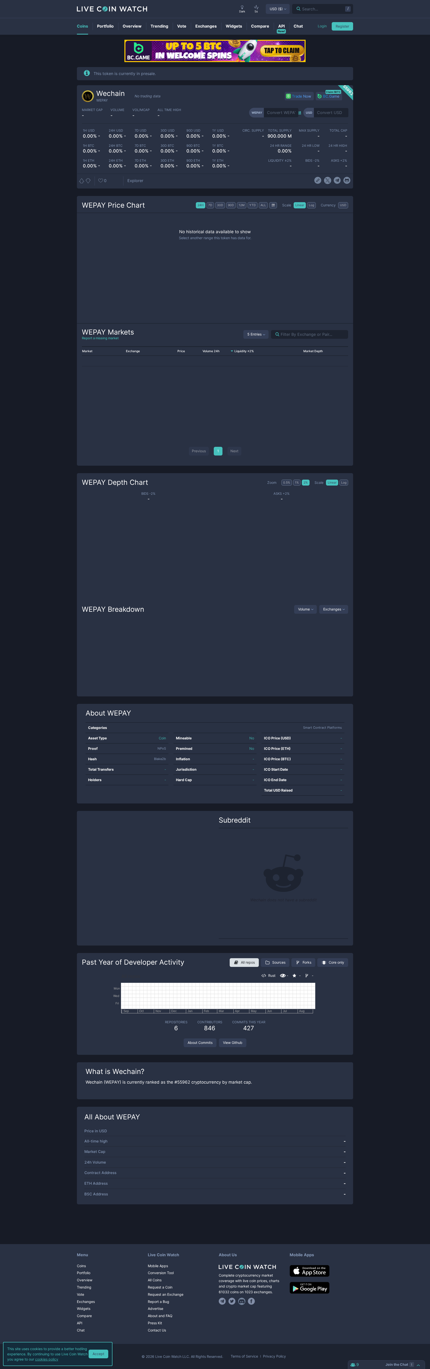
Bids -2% (312, 160)
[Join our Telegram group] (223, 1301)
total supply (280, 130)
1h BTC (88, 146)
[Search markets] (275, 334)
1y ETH (217, 160)
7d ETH (140, 160)
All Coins (154, 1280)
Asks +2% (339, 160)
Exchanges (332, 609)
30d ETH (167, 160)
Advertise (155, 1308)
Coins (81, 1266)
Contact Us (157, 1330)
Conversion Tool (161, 1273)
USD (276, 9)
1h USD (89, 130)
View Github (232, 1042)
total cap (338, 130)
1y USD (218, 130)
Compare (84, 1316)
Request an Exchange (165, 1294)
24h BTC (115, 146)
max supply (309, 130)
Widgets (83, 1308)
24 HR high (337, 146)
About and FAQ (160, 1316)
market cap (92, 110)
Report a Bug (158, 1301)
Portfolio (83, 1273)
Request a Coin (160, 1287)
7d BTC (140, 146)
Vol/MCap (141, 110)
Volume (304, 609)
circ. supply (253, 130)
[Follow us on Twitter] (232, 1301)
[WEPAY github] (347, 180)
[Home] (250, 1266)
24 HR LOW (310, 146)
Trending (84, 1287)
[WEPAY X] (327, 180)
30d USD (167, 130)
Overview (84, 1280)
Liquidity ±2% (280, 160)
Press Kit (155, 1323)
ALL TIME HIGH (169, 110)
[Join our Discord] (242, 1301)
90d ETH (193, 160)
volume (117, 110)
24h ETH (116, 160)
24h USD (116, 130)
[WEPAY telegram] (337, 180)
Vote (80, 1294)
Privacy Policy (274, 1356)
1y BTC (217, 146)
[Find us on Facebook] (251, 1301)
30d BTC (167, 146)
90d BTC (193, 146)
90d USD (193, 130)
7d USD (140, 130)
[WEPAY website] (317, 180)
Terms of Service (244, 1356)
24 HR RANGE (281, 146)
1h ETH (88, 160)
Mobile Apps (158, 1266)
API (79, 1323)
